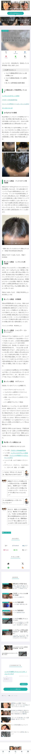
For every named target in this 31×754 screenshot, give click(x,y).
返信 (23, 684)
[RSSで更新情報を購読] (23, 567)
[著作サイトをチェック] (8, 563)
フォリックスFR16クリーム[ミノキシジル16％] (15, 104)
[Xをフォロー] (23, 563)
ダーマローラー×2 (7, 108)
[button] (25, 57)
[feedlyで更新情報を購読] (8, 567)
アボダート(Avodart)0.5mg (9, 100)
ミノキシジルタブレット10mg (10, 96)
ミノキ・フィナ (7, 532)
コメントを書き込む (15, 689)
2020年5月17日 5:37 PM (23, 676)
